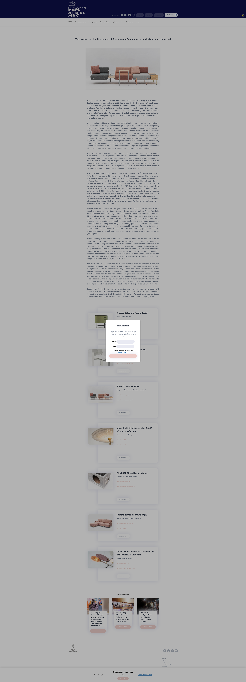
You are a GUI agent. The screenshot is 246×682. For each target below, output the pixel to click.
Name (114, 346)
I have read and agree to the (123, 350)
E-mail (114, 341)
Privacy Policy (123, 352)
